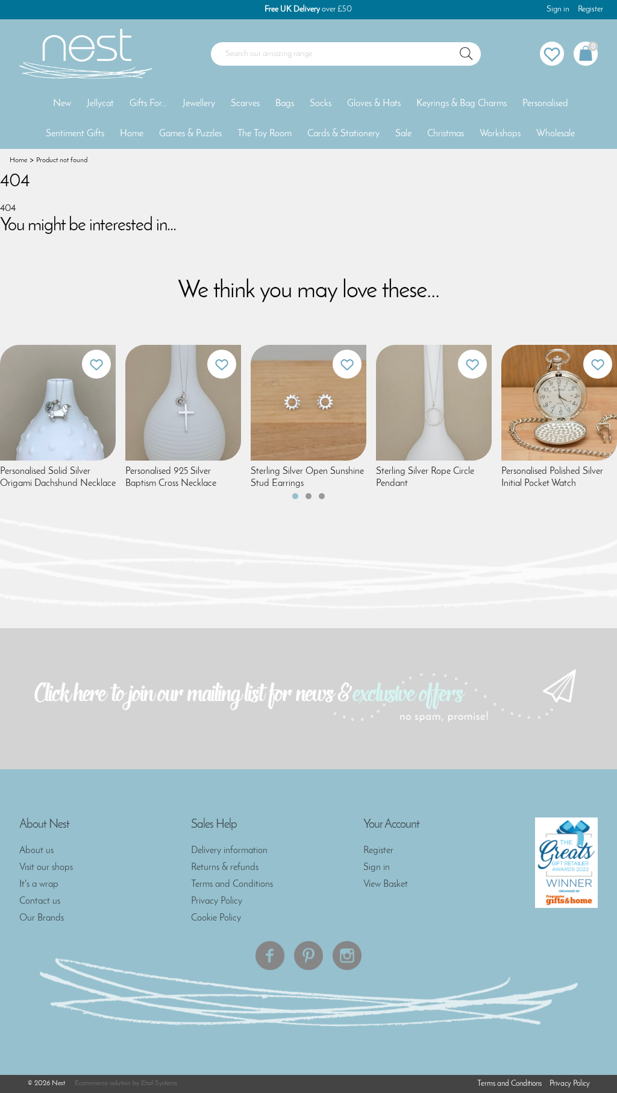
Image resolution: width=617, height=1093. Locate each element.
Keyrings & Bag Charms (461, 104)
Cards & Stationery (343, 134)
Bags (284, 104)
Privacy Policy (216, 901)
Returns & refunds (224, 867)
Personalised (545, 104)
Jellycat (100, 104)
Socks (320, 104)
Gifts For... (148, 104)
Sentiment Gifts (75, 134)
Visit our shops (46, 867)
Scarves (245, 104)
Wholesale (555, 134)
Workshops (500, 134)
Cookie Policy (216, 918)
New (62, 104)
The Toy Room (264, 134)
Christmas (445, 134)
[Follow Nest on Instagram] (347, 955)
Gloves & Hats (374, 104)
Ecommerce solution (103, 1083)
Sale (403, 134)
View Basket (385, 884)
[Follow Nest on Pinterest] (308, 955)
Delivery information (229, 850)
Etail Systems (159, 1083)
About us (36, 850)
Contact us (39, 901)
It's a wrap (38, 884)
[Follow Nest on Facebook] (269, 955)
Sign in (558, 9)
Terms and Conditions (232, 884)
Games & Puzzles (190, 134)
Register (590, 9)
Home (131, 134)
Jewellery (199, 104)
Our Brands (41, 918)
